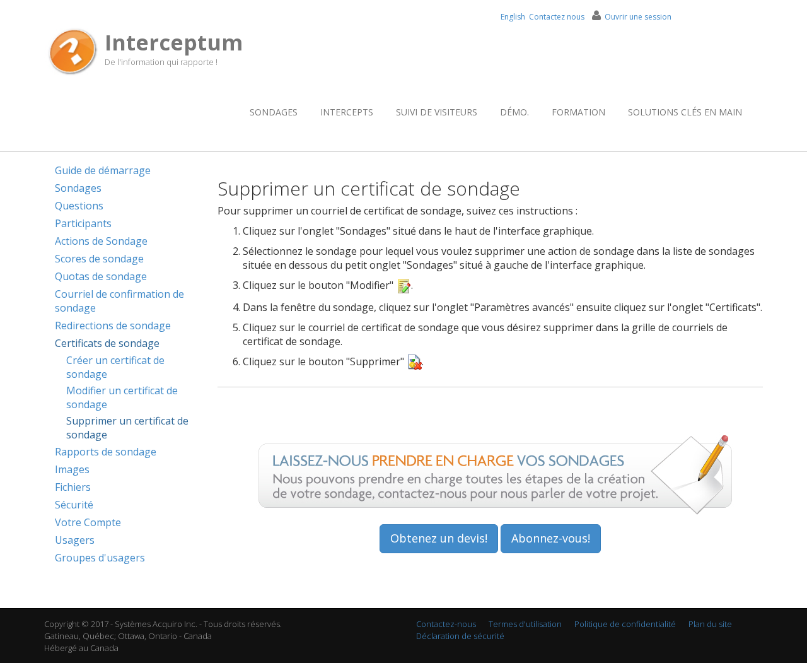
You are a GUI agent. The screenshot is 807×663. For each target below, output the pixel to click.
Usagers (75, 540)
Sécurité (74, 505)
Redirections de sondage (113, 325)
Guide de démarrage (103, 170)
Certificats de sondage (107, 343)
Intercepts (346, 112)
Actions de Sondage (101, 241)
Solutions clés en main (685, 112)
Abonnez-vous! (550, 538)
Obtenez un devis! (438, 538)
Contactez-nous (446, 624)
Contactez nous (556, 16)
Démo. (514, 112)
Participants (83, 223)
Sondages (274, 112)
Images (72, 469)
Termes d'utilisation (525, 624)
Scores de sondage (99, 259)
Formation (578, 112)
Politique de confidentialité (625, 624)
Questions (79, 206)
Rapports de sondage (105, 452)
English (513, 16)
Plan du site (710, 624)
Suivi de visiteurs (436, 112)
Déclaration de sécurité (460, 636)
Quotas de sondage (101, 276)
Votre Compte (88, 522)
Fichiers (73, 487)
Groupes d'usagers (100, 558)
